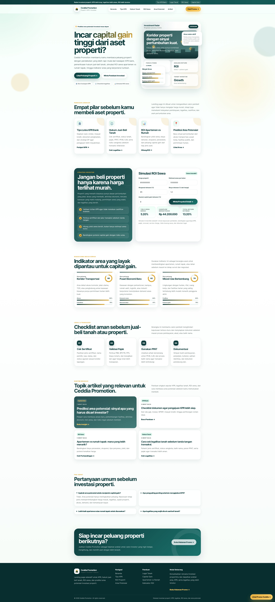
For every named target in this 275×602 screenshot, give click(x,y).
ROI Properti (120, 580)
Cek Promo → (193, 9)
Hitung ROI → (146, 150)
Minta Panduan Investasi (114, 76)
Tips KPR (123, 9)
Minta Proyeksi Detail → (183, 202)
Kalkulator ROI (148, 583)
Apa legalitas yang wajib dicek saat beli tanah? (161, 511)
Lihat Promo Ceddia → (261, 597)
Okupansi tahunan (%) (146, 187)
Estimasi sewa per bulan (177, 178)
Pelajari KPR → (83, 147)
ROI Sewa (147, 9)
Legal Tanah (147, 573)
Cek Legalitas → (115, 150)
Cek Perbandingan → (85, 456)
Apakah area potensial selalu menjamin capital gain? (99, 493)
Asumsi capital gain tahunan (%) (150, 197)
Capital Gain (147, 577)
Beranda (113, 9)
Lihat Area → (178, 147)
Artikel (170, 9)
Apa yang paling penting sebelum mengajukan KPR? (164, 493)
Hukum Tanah (135, 9)
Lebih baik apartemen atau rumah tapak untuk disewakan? (101, 511)
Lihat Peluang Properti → (87, 76)
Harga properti (144, 178)
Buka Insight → (83, 424)
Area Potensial (159, 9)
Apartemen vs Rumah (151, 580)
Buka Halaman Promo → (184, 542)
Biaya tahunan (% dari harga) (179, 187)
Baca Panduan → (148, 419)
